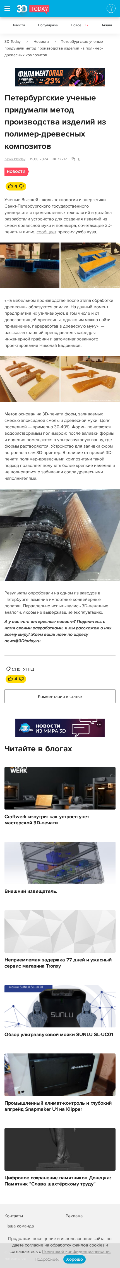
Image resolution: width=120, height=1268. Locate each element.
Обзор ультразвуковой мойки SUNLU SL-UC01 (58, 1035)
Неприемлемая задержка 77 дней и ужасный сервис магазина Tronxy (58, 963)
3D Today (12, 41)
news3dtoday (14, 159)
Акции (107, 25)
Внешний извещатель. (30, 891)
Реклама (26, 79)
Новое (79, 25)
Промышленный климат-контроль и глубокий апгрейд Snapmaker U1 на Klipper (58, 1106)
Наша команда (19, 1226)
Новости (18, 25)
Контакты (13, 1216)
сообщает (46, 232)
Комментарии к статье (60, 696)
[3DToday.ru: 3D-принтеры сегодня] (33, 11)
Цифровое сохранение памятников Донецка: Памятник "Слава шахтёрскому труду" (57, 1181)
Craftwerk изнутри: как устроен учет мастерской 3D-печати (46, 820)
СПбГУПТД (23, 669)
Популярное (48, 25)
